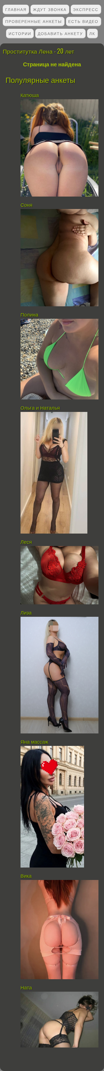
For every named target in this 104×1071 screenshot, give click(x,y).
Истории (20, 33)
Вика (26, 876)
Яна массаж (34, 742)
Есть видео (83, 21)
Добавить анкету (60, 33)
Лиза (26, 613)
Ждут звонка (50, 9)
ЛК (92, 33)
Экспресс (85, 9)
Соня (27, 205)
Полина (29, 315)
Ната (26, 988)
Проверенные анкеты (33, 21)
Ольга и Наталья (40, 408)
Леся (26, 542)
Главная (16, 9)
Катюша (30, 95)
